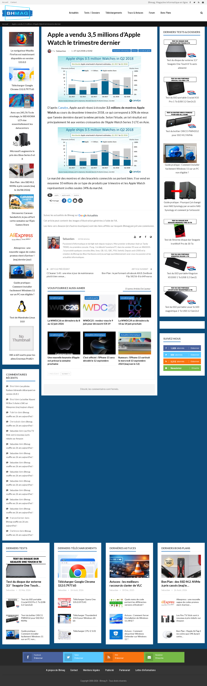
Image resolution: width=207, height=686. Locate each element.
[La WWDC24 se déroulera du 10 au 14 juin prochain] (134, 306)
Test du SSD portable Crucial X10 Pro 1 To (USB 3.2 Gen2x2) (182, 99)
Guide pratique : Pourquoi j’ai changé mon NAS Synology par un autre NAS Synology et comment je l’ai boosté (182, 206)
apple (56, 195)
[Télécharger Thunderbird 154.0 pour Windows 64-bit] (64, 619)
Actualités (73, 12)
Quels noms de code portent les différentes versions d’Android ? (135, 602)
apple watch (66, 195)
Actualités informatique (121, 50)
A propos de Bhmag (55, 670)
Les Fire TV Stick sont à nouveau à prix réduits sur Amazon (20, 435)
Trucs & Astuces (135, 12)
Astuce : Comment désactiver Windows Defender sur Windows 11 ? (136, 635)
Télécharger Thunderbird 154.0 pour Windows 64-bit (85, 618)
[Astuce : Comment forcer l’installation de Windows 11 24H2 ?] (116, 619)
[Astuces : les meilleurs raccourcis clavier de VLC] (129, 566)
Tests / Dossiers (92, 12)
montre (76, 195)
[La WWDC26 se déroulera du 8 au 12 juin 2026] (64, 306)
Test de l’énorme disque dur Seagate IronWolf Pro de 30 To (182, 241)
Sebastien (14, 431)
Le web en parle (144, 50)
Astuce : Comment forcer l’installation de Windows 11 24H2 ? (137, 618)
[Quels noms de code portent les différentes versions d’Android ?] (116, 603)
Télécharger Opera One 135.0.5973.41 (84, 600)
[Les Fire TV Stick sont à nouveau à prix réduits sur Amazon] (167, 619)
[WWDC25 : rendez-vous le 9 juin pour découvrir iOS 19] (99, 306)
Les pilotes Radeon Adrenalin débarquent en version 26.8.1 (20, 390)
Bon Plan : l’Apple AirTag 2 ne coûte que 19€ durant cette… (188, 634)
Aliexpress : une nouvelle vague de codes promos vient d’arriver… (188, 602)
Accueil (5, 2)
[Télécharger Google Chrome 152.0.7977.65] (78, 566)
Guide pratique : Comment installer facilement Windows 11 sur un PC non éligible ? (182, 168)
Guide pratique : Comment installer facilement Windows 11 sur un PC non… (32, 635)
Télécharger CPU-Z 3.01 (84, 631)
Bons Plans (165, 12)
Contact (13, 2)
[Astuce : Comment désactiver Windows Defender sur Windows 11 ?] (116, 634)
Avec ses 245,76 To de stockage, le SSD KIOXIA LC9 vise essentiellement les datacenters (22, 120)
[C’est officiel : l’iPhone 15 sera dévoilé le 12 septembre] (99, 343)
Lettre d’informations (145, 670)
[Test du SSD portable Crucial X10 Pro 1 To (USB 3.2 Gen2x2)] (12, 603)
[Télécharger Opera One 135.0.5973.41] (64, 603)
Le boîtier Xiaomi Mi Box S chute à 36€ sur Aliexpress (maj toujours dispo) (20, 403)
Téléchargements (113, 12)
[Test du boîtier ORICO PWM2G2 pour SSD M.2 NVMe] (12, 619)
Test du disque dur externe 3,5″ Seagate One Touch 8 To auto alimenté (182, 64)
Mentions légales (91, 670)
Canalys (63, 107)
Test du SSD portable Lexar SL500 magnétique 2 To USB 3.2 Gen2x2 (182, 309)
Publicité (109, 670)
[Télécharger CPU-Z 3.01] (64, 634)
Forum (152, 12)
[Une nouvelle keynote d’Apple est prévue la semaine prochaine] (64, 343)
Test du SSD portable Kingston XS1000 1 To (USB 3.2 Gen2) (182, 275)
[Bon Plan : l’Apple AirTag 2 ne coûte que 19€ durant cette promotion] (167, 634)
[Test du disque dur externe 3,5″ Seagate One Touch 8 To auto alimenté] (26, 566)
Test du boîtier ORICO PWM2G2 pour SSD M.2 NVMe (182, 133)
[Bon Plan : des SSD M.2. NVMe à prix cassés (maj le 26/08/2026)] (181, 566)
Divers (134, 50)
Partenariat (124, 670)
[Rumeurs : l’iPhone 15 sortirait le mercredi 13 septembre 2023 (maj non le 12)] (134, 343)
